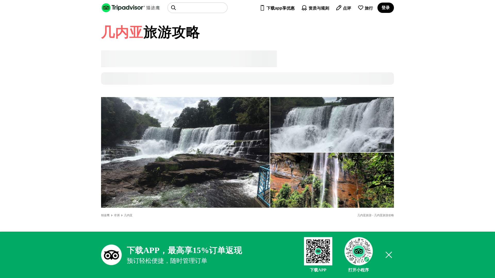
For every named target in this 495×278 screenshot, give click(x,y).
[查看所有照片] (185, 152)
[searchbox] (197, 8)
